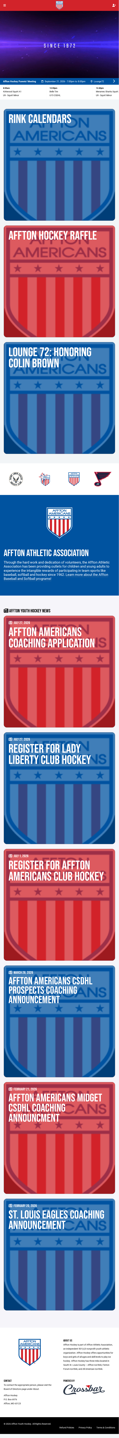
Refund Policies (66, 1427)
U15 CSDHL (55, 95)
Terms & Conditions (105, 1427)
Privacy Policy (85, 1427)
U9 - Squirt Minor (11, 95)
